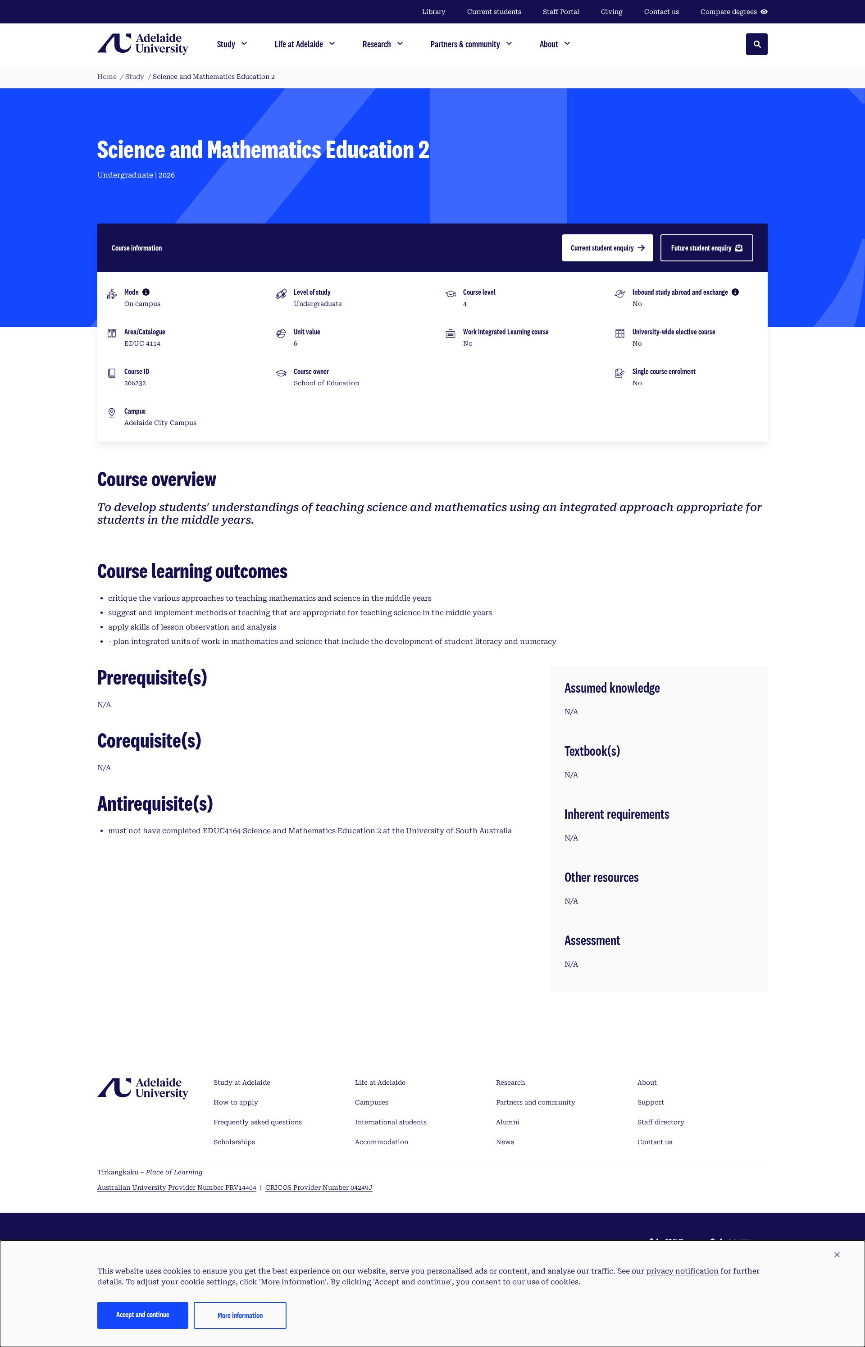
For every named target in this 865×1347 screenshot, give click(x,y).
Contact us (661, 11)
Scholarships (234, 1142)
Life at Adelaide (380, 1082)
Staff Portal (561, 11)
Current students (494, 11)
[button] (837, 1255)
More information (240, 1315)
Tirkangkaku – (150, 1172)
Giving (612, 11)
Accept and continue (142, 1314)
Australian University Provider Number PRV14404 (176, 1187)
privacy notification (682, 1271)
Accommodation (381, 1142)
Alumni (507, 1122)
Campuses (371, 1102)
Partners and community (535, 1102)
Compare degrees (729, 11)
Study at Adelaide (242, 1082)
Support (650, 1102)
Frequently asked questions (258, 1122)
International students (391, 1122)
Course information (137, 247)
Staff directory (660, 1122)
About (647, 1082)
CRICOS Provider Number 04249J (319, 1187)
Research (510, 1082)
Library (434, 11)
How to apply (236, 1102)
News (505, 1142)
